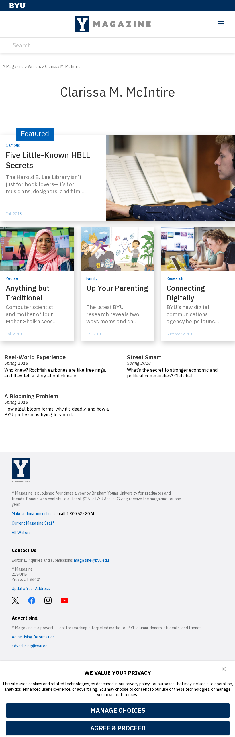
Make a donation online (32, 513)
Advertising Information (33, 637)
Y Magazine (13, 66)
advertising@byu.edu (31, 645)
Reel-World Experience (35, 357)
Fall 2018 (14, 213)
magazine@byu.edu (91, 560)
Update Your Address (31, 588)
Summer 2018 (179, 333)
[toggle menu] (221, 23)
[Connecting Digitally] (198, 284)
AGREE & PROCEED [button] (118, 728)
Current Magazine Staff (33, 523)
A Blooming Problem (31, 396)
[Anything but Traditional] (37, 284)
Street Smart (144, 357)
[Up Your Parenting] (118, 284)
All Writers (21, 532)
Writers (34, 66)
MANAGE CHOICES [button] (117, 710)
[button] (224, 669)
